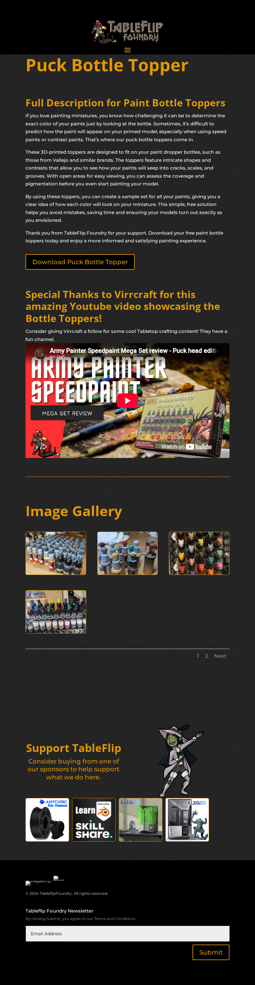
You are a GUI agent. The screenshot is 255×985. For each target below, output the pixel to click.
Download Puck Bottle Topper (80, 262)
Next (220, 656)
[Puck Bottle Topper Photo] (56, 573)
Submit (211, 952)
